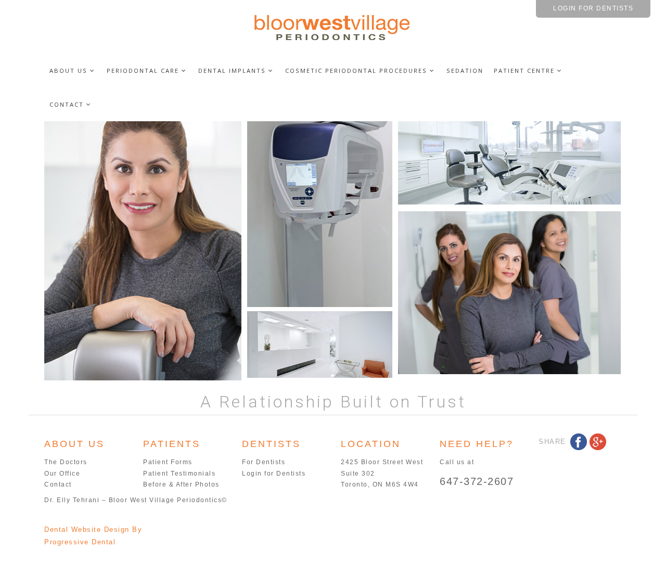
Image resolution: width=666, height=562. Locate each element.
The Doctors (65, 462)
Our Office (62, 473)
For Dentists (263, 462)
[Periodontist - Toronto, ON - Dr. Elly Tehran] (333, 27)
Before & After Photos (181, 484)
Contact (58, 484)
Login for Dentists (273, 473)
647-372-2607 (477, 481)
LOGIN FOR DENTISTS (593, 8)
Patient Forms (168, 462)
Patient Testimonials (179, 473)
